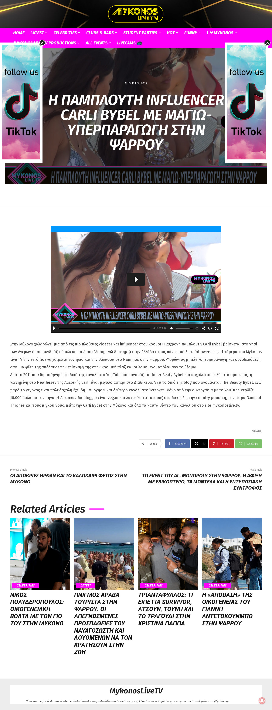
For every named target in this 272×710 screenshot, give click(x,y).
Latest (37, 32)
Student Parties (140, 32)
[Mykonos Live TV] (136, 14)
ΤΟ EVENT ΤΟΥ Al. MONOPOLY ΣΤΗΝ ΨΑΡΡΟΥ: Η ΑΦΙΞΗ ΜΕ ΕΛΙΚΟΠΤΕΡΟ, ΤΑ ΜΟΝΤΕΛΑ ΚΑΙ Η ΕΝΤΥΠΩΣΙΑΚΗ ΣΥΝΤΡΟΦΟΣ (202, 482)
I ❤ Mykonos (220, 32)
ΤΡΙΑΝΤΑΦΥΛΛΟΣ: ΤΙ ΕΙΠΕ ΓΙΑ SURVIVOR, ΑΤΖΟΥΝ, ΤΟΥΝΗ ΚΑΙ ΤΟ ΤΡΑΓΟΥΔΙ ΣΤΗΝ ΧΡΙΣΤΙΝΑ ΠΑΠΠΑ (165, 609)
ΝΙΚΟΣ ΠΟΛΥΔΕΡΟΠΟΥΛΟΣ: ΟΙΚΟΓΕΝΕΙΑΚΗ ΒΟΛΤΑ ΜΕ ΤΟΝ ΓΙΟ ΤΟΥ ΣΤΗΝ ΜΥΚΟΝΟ (37, 609)
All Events (97, 42)
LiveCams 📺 (129, 42)
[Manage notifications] (262, 700)
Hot (171, 32)
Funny (190, 32)
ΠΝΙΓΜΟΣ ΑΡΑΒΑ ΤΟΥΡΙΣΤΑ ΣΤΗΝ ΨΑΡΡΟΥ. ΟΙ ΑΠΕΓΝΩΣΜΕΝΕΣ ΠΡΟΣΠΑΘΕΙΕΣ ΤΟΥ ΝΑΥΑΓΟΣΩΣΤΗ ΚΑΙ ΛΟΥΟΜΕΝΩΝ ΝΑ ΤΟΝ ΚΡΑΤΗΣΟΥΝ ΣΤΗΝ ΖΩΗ (103, 623)
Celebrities (65, 32)
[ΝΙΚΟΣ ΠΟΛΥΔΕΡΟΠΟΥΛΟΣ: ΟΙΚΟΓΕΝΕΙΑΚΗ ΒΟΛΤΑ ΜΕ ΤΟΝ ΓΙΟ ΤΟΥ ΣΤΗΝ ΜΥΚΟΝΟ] (40, 554)
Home (18, 32)
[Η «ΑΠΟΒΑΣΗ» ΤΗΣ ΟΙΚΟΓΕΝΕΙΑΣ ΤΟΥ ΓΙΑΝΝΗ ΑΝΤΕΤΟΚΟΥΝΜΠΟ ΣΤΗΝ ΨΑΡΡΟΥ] (232, 554)
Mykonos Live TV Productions (44, 42)
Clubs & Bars (100, 32)
